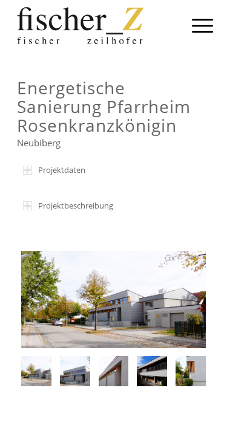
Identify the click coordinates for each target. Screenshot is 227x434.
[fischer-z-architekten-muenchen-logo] (94, 24)
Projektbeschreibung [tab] (75, 205)
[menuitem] (193, 25)
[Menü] (193, 25)
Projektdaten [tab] (61, 169)
